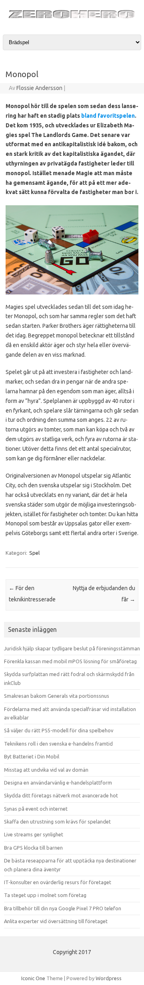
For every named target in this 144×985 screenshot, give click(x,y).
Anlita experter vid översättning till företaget (56, 921)
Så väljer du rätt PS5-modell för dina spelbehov (58, 730)
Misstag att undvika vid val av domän (46, 769)
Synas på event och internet (36, 808)
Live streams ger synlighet (33, 834)
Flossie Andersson (39, 88)
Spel (34, 553)
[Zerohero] (72, 19)
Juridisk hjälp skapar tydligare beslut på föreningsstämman (72, 648)
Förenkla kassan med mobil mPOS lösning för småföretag (70, 661)
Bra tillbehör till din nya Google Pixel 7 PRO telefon (62, 908)
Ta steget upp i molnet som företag (45, 895)
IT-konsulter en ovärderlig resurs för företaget (57, 882)
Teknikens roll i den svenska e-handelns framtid (58, 743)
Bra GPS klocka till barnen (33, 847)
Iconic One (33, 978)
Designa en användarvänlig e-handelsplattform (58, 782)
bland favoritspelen (108, 115)
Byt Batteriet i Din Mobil (31, 756)
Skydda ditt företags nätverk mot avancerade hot (61, 795)
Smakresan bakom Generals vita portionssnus (56, 696)
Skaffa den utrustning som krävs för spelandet (57, 821)
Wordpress (109, 978)
